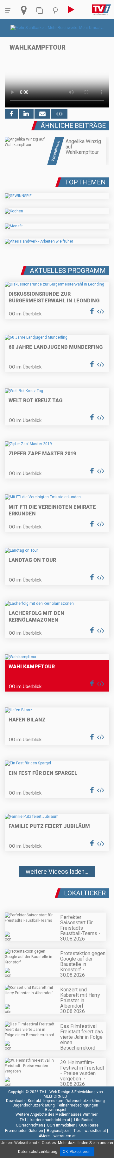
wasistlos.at (95, 1130)
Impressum (53, 1101)
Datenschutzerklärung (85, 1101)
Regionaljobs (58, 1130)
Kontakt (34, 1101)
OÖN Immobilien (61, 1125)
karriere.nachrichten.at (50, 1120)
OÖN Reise (88, 1125)
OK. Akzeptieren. (77, 1151)
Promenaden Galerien (24, 1130)
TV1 (23, 1120)
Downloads (16, 1101)
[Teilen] (42, 114)
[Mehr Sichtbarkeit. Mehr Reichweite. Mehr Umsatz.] (57, 27)
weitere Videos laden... (57, 871)
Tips (77, 1130)
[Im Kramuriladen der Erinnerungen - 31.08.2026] (57, 890)
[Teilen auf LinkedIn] (26, 114)
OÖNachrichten (29, 1125)
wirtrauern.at (65, 1136)
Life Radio (83, 1120)
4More (44, 1136)
